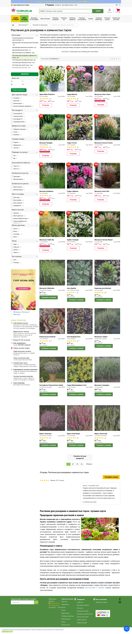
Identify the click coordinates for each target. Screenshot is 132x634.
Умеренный (18, 145)
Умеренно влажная (20, 129)
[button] (24, 74)
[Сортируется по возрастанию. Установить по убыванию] (59, 58)
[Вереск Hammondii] (107, 418)
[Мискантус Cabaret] (107, 321)
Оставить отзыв (111, 477)
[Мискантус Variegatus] (107, 369)
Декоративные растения (21, 50)
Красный (17, 100)
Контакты (58, 5)
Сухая (16, 132)
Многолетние (18, 187)
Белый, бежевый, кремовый (23, 106)
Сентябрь (17, 234)
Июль (16, 237)
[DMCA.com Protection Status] (7, 631)
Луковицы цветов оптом (84, 614)
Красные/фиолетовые (21, 218)
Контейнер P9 (19, 113)
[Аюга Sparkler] (80, 272)
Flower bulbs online (82, 617)
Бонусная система (83, 611)
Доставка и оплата (67, 5)
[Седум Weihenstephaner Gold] (80, 369)
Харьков (17, 247)
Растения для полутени (21, 68)
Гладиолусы (65, 604)
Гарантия (80, 602)
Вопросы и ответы (101, 602)
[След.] (119, 59)
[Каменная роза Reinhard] (107, 272)
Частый (16, 148)
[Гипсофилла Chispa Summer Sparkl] (52, 369)
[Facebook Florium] (120, 599)
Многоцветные (19, 216)
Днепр (16, 249)
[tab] (24, 52)
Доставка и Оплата (83, 605)
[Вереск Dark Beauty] (80, 418)
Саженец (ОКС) (19, 116)
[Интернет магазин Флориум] (21, 11)
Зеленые (17, 213)
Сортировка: (49, 58)
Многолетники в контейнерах (23, 52)
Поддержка (50, 5)
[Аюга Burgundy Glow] (80, 321)
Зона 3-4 (17, 166)
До (12, 84)
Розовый (17, 98)
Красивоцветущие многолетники (24, 47)
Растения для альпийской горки (24, 60)
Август (16, 228)
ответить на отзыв (90, 502)
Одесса (16, 252)
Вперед (89, 464)
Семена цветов (81, 620)
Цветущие (17, 176)
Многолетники (65, 619)
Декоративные (19, 179)
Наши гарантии (18, 320)
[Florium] (23, 289)
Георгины (64, 601)
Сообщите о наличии (48, 297)
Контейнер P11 (19, 119)
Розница (17, 262)
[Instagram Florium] (120, 602)
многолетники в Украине (95, 588)
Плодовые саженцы (67, 616)
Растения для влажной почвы (23, 62)
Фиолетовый (18, 103)
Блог (76, 5)
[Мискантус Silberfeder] (52, 272)
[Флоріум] (66, 1)
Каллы (63, 607)
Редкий (16, 142)
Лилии (63, 610)
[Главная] (13, 25)
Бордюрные (18, 205)
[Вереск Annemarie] (52, 418)
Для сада (17, 197)
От (11, 81)
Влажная (17, 134)
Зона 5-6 (17, 169)
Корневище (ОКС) (19, 122)
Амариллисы (65, 613)
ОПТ (16, 260)
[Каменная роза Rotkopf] (52, 321)
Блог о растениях (101, 599)
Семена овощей (82, 622)
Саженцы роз (65, 625)
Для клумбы (18, 200)
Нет (15, 155)
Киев (16, 244)
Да (15, 158)
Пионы (63, 622)
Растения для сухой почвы (22, 65)
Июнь (16, 231)
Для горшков (18, 203)
